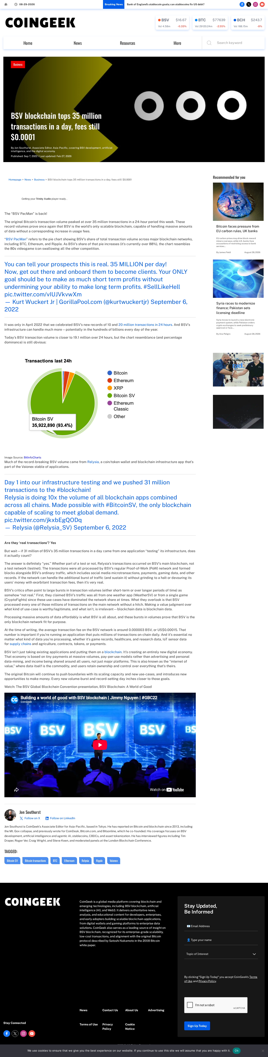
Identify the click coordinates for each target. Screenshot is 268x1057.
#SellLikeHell (161, 286)
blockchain (113, 652)
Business (17, 64)
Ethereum (69, 860)
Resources (127, 43)
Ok (236, 1050)
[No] (263, 1051)
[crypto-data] (172, 22)
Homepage (15, 179)
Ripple (99, 860)
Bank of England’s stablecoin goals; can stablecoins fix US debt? (165, 4)
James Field (225, 252)
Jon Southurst (22, 147)
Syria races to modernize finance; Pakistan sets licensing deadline (235, 308)
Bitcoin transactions (35, 860)
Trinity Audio (43, 198)
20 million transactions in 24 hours (145, 325)
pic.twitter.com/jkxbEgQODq (43, 519)
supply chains (20, 644)
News (78, 43)
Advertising (156, 1010)
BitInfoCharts (32, 457)
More (177, 43)
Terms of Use (89, 1024)
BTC (55, 860)
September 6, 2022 (99, 527)
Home (27, 43)
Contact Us (110, 1010)
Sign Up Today (197, 1026)
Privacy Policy (107, 1026)
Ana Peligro (225, 334)
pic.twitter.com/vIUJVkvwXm (43, 294)
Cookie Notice (130, 1026)
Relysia (93, 462)
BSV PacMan (16, 239)
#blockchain (73, 489)
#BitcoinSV (121, 504)
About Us (131, 1010)
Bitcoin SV (12, 860)
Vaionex (114, 860)
